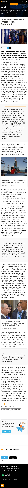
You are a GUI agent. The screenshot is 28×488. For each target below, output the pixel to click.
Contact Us (3, 468)
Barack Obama (22, 403)
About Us (3, 466)
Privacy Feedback (5, 470)
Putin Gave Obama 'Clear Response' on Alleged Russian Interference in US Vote (13, 323)
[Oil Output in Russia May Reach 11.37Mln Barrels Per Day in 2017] (14, 166)
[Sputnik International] (4, 2)
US (12, 403)
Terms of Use (14, 466)
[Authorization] (19, 1)
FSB (13, 406)
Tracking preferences (14, 470)
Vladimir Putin (4, 406)
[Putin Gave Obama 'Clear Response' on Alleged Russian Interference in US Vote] (14, 309)
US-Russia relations (5, 409)
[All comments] (2, 485)
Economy (20, 453)
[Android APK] (5, 475)
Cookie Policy (10, 468)
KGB (10, 406)
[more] (25, 185)
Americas (8, 453)
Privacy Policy (17, 468)
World (2, 403)
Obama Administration (15, 409)
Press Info (8, 466)
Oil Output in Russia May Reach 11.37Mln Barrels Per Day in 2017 (13, 181)
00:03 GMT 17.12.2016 (6, 27)
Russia (4, 178)
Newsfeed (8, 403)
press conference (19, 406)
